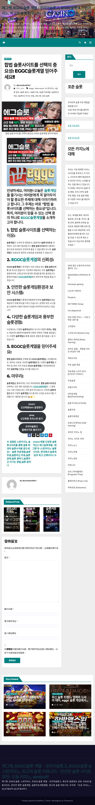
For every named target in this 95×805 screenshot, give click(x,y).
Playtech (72, 297)
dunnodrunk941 (23, 85)
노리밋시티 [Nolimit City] (78, 333)
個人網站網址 (10, 633)
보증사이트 (8, 59)
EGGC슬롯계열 (31, 218)
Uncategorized (74, 311)
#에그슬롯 (45, 96)
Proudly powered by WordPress (33, 801)
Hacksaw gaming (75, 284)
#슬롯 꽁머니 (24, 92)
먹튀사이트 (72, 358)
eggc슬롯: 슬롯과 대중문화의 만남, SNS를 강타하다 (23, 698)
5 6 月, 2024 (12, 732)
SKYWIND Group (75, 304)
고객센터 (71, 326)
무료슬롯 (71, 381)
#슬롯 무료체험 (44, 92)
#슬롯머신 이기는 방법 (26, 96)
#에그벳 (38, 96)
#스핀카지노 (49, 88)
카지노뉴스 (72, 445)
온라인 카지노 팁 (75, 432)
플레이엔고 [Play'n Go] (77, 481)
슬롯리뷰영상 (73, 416)
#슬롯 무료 (34, 92)
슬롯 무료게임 (73, 126)
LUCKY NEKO (74, 291)
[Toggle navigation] (90, 42)
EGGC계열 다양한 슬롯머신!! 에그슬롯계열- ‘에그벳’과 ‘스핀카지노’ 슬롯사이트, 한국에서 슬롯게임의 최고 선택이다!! (44, 449)
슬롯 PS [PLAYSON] (77, 403)
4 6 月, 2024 (58, 732)
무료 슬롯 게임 (74, 365)
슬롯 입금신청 (73, 138)
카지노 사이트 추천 (76, 439)
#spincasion (39, 88)
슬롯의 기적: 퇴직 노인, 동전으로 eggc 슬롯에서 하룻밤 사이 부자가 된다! (24, 728)
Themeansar (68, 801)
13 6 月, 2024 (13, 705)
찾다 (69, 57)
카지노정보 (72, 458)
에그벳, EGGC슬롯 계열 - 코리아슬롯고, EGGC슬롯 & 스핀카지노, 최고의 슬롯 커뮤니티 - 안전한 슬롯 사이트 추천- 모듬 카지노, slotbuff (46, 13)
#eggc (31, 88)
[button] (80, 42)
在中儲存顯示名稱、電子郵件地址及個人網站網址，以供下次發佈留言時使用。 (31, 651)
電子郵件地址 (10, 621)
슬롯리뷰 (71, 410)
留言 (7, 558)
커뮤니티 (71, 465)
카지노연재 (72, 452)
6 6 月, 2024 (58, 705)
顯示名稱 (8, 609)
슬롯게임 (50, 191)
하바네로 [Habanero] (77, 488)
